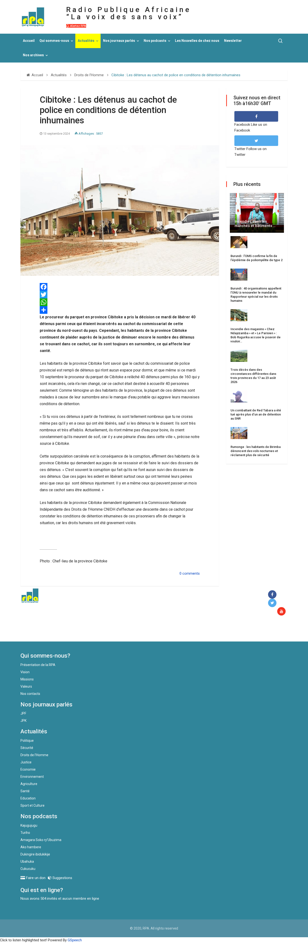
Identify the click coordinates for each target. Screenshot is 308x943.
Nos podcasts (155, 40)
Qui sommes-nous (54, 40)
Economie (28, 769)
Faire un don (108, 631)
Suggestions (61, 878)
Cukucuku (27, 869)
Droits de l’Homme (34, 755)
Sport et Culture (32, 805)
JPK (23, 721)
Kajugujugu (28, 825)
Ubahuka (27, 861)
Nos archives (33, 55)
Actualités (86, 40)
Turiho (25, 833)
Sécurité (26, 748)
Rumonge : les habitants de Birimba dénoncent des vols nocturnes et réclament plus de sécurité (256, 451)
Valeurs (26, 686)
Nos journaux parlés (119, 40)
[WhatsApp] (120, 302)
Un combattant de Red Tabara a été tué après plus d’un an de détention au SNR (256, 414)
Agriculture (28, 784)
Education (28, 798)
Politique (27, 740)
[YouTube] (282, 611)
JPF (23, 713)
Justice (26, 762)
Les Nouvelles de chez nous (197, 40)
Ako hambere (30, 847)
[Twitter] (120, 294)
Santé (25, 791)
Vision (25, 672)
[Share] (120, 310)
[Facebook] (120, 287)
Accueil (29, 40)
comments (191, 573)
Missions (27, 679)
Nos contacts (30, 694)
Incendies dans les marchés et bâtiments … (255, 223)
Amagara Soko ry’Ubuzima (40, 840)
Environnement (32, 777)
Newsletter (233, 40)
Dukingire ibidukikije (35, 854)
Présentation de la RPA (37, 665)
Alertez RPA (77, 26)
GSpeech (75, 940)
